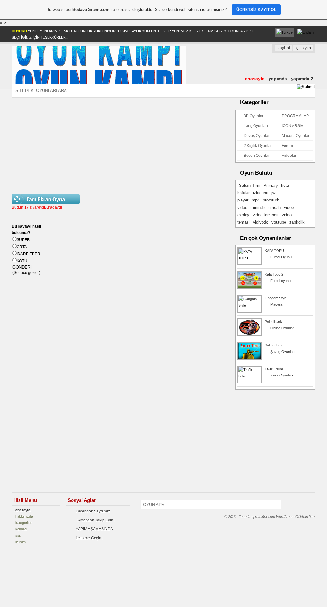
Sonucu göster (26, 272)
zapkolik (297, 222)
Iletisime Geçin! (89, 538)
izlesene (260, 192)
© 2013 (230, 517)
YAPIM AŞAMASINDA (94, 529)
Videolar (289, 155)
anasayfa (255, 78)
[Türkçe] (284, 32)
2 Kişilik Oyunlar (258, 145)
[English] (305, 32)
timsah (274, 207)
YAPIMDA (278, 78)
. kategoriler (22, 523)
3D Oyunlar (253, 116)
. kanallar (20, 529)
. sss (17, 535)
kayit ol (284, 48)
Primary (270, 185)
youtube (278, 222)
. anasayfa (21, 510)
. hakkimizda (23, 516)
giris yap (303, 48)
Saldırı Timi (249, 185)
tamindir (257, 207)
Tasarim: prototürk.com (257, 517)
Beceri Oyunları (257, 155)
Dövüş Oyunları (257, 135)
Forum (287, 145)
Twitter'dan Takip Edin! (95, 520)
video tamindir (265, 214)
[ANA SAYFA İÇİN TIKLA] (99, 82)
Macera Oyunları (296, 135)
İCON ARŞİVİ (293, 126)
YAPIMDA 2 (302, 78)
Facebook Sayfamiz (93, 511)
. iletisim (19, 542)
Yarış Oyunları (256, 126)
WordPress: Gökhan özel (295, 517)
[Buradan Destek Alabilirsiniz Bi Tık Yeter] (26, 581)
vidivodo (260, 222)
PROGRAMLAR (295, 116)
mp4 (256, 200)
